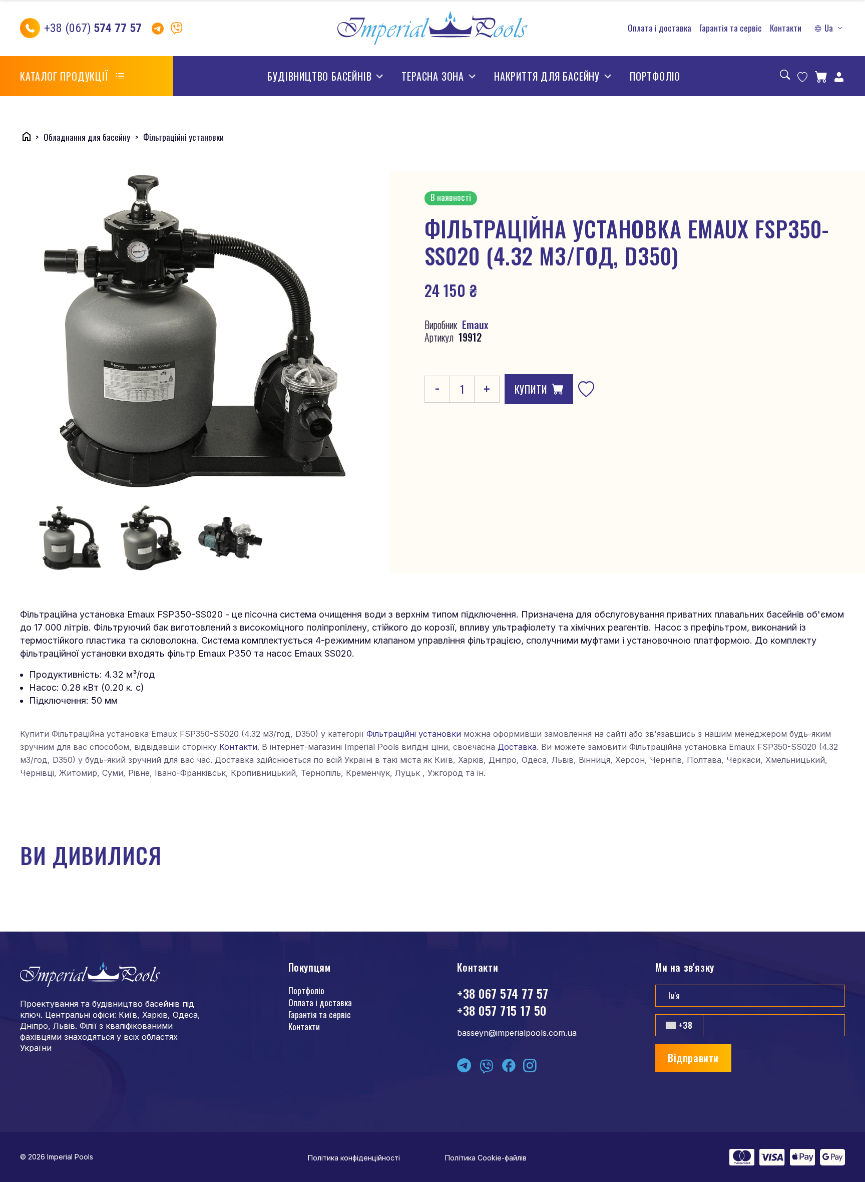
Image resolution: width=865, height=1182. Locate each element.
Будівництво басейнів (319, 76)
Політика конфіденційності (354, 1157)
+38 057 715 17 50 (501, 1010)
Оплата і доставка (659, 28)
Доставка (517, 747)
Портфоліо (655, 76)
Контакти (785, 28)
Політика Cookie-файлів (486, 1157)
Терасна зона (432, 76)
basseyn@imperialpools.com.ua (517, 1033)
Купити (531, 389)
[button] (829, 28)
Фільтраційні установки (413, 734)
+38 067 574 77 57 (502, 993)
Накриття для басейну (547, 76)
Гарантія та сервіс (730, 28)
